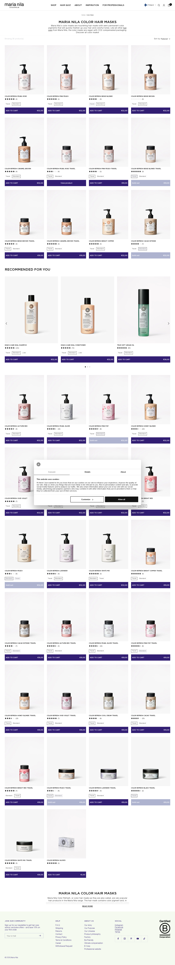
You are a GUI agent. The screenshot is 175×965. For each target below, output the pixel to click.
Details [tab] (87, 472)
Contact (58, 934)
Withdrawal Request (63, 946)
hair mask (92, 901)
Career (58, 943)
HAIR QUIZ (65, 5)
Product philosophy (92, 934)
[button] (85, 366)
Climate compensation (93, 943)
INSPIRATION (92, 5)
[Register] (40, 935)
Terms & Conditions (63, 940)
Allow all (121, 499)
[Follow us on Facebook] (118, 938)
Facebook (119, 928)
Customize (85, 499)
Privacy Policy (61, 937)
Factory (87, 937)
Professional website (92, 949)
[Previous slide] (6, 324)
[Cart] (169, 5)
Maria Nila (14, 958)
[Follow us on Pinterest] (131, 938)
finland (151, 5)
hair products (54, 901)
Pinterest (118, 930)
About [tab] (123, 472)
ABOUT (78, 5)
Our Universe (89, 931)
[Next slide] (168, 324)
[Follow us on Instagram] (124, 938)
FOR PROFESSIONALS (113, 5)
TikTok (117, 932)
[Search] (159, 5)
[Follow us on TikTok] (144, 938)
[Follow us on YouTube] (138, 938)
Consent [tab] (51, 472)
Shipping (59, 928)
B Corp (87, 946)
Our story (88, 925)
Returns (58, 931)
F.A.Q (57, 925)
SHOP (53, 5)
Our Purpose (89, 928)
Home (83, 15)
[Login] (164, 5)
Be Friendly (88, 940)
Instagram (119, 925)
